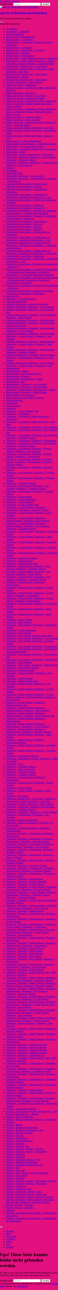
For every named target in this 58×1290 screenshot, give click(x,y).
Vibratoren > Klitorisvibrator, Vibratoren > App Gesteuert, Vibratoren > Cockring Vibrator (28, 567)
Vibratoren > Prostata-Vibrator (20, 670)
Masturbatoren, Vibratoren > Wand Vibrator (26, 392)
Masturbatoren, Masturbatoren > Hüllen (24, 379)
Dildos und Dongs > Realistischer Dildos (25, 98)
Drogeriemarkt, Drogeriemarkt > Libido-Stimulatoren (31, 144)
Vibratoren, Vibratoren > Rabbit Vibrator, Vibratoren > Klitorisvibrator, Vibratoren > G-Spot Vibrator (31, 997)
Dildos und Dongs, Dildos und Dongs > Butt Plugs (30, 128)
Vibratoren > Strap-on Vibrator (20, 769)
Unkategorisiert (13, 406)
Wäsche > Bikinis (14, 1125)
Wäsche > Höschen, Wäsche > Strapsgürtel (26, 1151)
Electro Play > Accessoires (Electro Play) (25, 146)
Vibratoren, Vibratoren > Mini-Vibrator (24, 951)
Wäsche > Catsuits (14, 1135)
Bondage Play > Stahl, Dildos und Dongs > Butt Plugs (31, 58)
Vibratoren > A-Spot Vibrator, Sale (22, 411)
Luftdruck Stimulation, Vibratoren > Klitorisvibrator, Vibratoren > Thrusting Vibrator (30, 351)
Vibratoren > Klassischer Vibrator (21, 558)
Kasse (9, 1242)
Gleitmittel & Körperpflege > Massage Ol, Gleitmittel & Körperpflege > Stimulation (31, 217)
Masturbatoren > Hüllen (17, 371)
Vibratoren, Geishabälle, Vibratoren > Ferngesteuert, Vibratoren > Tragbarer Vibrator (30, 808)
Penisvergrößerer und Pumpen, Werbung (25, 397)
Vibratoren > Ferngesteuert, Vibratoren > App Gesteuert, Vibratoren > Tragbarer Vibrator (27, 487)
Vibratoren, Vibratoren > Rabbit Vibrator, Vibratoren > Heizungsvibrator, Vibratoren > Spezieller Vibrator (31, 984)
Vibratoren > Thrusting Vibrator (21, 772)
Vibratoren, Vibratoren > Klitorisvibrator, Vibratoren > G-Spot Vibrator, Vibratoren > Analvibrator (31, 925)
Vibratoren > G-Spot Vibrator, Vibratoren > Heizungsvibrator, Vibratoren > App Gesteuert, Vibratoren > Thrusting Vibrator (28, 526)
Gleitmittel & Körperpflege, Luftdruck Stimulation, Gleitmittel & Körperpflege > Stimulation (30, 292)
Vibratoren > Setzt (14, 764)
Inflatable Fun (12, 296)
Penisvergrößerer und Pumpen (20, 395)
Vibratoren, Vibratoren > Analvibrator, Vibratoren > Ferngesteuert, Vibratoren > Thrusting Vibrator (30, 840)
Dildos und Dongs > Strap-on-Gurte (23, 120)
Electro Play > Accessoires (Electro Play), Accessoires (31, 149)
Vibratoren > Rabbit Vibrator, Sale (22, 681)
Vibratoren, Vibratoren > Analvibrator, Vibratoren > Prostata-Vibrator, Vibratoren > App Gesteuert (30, 845)
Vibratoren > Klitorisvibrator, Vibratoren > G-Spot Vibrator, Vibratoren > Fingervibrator (29, 599)
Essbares (10, 168)
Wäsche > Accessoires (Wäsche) (21, 1108)
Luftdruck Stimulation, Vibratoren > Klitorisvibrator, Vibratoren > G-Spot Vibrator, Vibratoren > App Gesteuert (30, 336)
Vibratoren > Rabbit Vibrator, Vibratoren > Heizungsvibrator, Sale (26, 703)
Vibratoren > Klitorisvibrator (19, 561)
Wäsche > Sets (13, 1167)
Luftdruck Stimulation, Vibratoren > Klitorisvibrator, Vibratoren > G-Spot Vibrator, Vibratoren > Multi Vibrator (30, 344)
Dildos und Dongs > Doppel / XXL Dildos (26, 95)
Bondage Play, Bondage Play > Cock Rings (26, 66)
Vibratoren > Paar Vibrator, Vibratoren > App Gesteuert (32, 638)
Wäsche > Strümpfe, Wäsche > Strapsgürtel (26, 1183)
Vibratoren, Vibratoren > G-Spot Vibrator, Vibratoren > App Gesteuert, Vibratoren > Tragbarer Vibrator (32, 888)
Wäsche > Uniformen (16, 1186)
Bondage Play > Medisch (18, 53)
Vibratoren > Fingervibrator (19, 496)
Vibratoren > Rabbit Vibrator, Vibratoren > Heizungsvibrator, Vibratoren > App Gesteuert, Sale (30, 714)
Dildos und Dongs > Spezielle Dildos (23, 117)
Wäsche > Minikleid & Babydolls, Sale (24, 1165)
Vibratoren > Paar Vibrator (18, 633)
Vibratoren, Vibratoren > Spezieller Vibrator (26, 1044)
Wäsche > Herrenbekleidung (19, 1141)
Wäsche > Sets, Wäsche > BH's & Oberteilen (27, 1173)
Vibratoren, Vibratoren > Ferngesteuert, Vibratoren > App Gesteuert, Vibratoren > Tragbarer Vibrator (30, 869)
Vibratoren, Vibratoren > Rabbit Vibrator (25, 970)
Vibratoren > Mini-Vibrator (18, 622)
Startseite (10, 1231)
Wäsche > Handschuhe (17, 1138)
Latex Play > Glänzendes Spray (21, 299)
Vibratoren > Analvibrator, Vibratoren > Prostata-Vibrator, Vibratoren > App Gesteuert (29, 449)
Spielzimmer (12, 403)
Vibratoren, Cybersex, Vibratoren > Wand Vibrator (30, 804)
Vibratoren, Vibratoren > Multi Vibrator (24, 953)
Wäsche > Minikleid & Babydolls (21, 1162)
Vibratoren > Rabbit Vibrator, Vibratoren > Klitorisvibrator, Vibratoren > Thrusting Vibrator (28, 730)
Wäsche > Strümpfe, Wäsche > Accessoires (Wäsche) (31, 1181)
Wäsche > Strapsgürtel (16, 1175)
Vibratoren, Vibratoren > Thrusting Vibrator (26, 1050)
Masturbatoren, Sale (15, 381)
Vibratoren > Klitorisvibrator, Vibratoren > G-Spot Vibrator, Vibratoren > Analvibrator (29, 594)
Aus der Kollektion (15, 34)
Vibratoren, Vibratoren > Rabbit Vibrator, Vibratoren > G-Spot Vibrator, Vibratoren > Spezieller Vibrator (31, 979)
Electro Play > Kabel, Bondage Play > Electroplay (29, 154)
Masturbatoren (12, 368)
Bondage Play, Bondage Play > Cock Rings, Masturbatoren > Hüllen (27, 75)
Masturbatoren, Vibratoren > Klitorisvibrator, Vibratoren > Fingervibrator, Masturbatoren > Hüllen (30, 388)
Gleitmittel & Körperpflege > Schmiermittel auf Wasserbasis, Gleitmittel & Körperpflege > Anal (28, 238)
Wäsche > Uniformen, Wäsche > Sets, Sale (26, 1194)
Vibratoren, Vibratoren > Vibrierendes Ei (25, 1055)
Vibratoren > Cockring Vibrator (21, 483)
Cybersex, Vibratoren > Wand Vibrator (24, 82)
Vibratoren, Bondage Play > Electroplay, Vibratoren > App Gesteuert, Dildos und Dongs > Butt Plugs (31, 800)
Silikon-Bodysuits (14, 400)
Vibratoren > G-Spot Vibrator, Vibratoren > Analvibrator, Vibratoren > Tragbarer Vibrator (27, 508)
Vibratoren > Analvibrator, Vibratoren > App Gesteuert (31, 427)
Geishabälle (11, 170)
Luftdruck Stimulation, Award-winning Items (27, 304)
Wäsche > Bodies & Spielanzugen (22, 1127)
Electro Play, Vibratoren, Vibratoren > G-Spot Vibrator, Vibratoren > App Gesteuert (32, 163)
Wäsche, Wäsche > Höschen (19, 1205)
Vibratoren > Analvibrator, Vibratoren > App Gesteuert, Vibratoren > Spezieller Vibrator (32, 436)
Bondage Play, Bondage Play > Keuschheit (26, 79)
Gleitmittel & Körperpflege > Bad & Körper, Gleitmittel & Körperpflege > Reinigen (27, 185)
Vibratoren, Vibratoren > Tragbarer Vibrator (26, 1052)
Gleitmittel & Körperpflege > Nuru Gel (24, 224)
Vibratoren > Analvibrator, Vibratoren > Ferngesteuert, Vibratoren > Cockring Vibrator (31, 444)
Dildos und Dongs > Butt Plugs (21, 93)
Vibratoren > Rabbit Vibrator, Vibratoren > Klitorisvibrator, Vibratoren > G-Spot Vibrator (27, 725)
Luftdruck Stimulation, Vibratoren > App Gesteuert (30, 307)
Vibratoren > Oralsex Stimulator (21, 630)
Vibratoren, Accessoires (17, 796)
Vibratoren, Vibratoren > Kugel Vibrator (25, 948)
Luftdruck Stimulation (16, 301)
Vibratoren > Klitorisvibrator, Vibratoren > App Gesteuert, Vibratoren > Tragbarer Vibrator (28, 578)
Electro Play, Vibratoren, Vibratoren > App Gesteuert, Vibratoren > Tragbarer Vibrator (31, 158)
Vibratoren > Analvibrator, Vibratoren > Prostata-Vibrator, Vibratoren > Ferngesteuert (29, 455)
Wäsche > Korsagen (15, 1157)
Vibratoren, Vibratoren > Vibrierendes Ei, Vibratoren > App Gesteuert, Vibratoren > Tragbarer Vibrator (31, 1070)
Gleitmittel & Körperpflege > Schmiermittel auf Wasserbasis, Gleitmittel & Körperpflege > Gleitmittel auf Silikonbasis (31, 245)
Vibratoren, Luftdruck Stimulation (22, 820)
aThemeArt (22, 1286)
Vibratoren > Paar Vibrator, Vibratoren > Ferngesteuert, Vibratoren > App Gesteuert (32, 661)
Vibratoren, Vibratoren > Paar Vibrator (24, 956)
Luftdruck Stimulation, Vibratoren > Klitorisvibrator (30, 320)
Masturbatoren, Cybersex (18, 376)
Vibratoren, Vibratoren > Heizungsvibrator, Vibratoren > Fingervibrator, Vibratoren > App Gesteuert (31, 907)
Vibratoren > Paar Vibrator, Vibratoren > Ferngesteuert (31, 646)
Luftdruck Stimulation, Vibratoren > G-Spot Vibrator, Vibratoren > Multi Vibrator (31, 316)
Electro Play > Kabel (16, 152)
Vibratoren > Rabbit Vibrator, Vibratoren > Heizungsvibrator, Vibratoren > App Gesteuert (27, 709)
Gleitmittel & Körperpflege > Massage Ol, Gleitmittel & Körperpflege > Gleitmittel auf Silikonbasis (31, 212)
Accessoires (11, 29)
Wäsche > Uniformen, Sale (18, 1189)
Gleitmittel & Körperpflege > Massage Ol (25, 208)
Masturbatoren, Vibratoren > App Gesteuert (26, 384)
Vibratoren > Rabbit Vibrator (19, 678)
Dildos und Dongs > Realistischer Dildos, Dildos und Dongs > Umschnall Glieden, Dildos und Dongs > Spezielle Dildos (31, 104)
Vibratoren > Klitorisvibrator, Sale (22, 563)
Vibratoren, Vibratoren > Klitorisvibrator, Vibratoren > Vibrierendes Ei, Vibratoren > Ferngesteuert (31, 944)
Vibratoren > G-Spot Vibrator (20, 502)
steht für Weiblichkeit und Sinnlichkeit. (23, 12)
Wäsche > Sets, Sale (15, 1170)
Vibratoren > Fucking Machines (21, 499)
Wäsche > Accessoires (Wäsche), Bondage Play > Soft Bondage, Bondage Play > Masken (31, 1112)
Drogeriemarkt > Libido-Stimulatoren (23, 141)
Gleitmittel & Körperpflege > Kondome (24, 205)
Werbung (10, 1210)
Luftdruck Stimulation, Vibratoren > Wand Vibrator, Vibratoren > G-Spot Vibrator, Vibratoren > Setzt (30, 364)
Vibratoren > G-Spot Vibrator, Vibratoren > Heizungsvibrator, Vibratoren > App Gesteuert (27, 519)
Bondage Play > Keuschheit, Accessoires (25, 50)
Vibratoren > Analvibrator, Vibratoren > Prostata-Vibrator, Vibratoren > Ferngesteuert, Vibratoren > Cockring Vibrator (29, 462)
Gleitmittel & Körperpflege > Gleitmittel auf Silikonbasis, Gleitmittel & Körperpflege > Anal (28, 196)
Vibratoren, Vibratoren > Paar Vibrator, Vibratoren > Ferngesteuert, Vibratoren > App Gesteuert (30, 965)
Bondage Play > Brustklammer (20, 37)
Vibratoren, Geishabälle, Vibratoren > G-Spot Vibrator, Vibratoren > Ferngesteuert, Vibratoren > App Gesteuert (31, 815)
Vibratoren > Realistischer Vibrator (22, 756)
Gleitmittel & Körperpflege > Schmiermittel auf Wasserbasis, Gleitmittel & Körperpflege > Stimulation (31, 252)
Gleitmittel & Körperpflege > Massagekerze (26, 221)
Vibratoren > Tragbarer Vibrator (21, 774)
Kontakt (10, 1247)
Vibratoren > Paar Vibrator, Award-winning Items (29, 635)
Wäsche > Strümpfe (15, 1178)
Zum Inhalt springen (9, 1)
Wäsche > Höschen (15, 1143)
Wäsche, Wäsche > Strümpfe (19, 1207)
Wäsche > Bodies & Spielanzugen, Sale (24, 1130)
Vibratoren (11, 408)
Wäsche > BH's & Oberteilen (19, 1117)
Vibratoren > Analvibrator (18, 414)
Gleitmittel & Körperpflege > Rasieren (24, 226)
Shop (8, 1234)
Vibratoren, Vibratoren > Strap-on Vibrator (26, 1047)
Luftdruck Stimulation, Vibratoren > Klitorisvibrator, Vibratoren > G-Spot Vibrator (30, 329)
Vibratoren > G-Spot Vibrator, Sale (22, 504)
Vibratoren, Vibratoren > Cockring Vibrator (26, 865)
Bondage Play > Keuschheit (19, 47)
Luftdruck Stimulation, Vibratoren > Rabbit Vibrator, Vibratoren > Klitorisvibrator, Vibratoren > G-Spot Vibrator (30, 358)
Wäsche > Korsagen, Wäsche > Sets (23, 1159)
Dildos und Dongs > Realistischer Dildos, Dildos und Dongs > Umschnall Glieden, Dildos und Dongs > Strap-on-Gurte (31, 112)
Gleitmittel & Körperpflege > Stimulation (25, 256)
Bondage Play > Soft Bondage (20, 55)
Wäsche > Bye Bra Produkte (19, 1133)
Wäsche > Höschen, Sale (17, 1146)
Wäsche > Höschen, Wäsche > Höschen (25, 1149)
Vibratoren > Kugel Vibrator (19, 619)
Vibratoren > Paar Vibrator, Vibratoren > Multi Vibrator (32, 665)
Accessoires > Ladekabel (17, 31)
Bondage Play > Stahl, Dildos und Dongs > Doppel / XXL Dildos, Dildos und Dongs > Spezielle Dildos (31, 62)
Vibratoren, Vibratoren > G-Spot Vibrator (25, 884)
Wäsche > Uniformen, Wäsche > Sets (23, 1191)
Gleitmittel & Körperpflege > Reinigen (24, 229)
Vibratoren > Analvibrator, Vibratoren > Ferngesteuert (31, 440)
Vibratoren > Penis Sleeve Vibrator (22, 667)
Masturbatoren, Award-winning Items (23, 373)
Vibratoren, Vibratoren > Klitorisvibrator (25, 911)
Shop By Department (10, 24)
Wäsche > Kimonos (15, 1154)
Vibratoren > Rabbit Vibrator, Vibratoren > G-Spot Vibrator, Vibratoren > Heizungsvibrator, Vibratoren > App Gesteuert (31, 697)
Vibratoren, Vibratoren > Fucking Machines (26, 881)
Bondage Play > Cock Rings (19, 39)
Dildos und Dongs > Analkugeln (21, 85)
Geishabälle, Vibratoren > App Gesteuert (25, 176)
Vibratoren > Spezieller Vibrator (21, 766)
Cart (8, 1244)
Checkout (10, 1239)
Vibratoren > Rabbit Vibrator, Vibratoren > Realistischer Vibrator (26, 741)
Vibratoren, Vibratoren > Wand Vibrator (24, 1090)
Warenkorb (11, 1236)
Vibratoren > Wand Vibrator (19, 788)
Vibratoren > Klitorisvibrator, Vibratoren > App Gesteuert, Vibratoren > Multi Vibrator (28, 572)
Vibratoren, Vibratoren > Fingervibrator (24, 879)
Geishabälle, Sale (14, 173)
